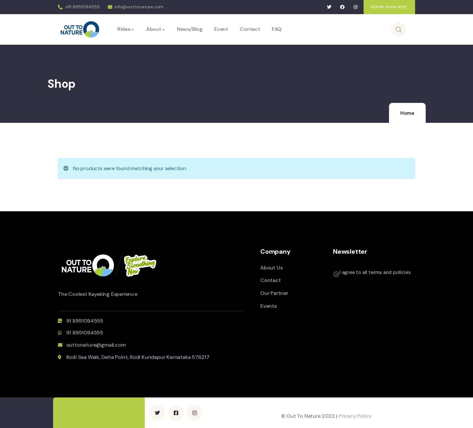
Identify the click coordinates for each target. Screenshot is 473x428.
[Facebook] (343, 7)
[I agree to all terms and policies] (336, 274)
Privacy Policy (355, 416)
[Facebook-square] (176, 413)
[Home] (80, 29)
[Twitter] (329, 7)
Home (407, 113)
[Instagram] (355, 7)
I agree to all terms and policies (375, 272)
